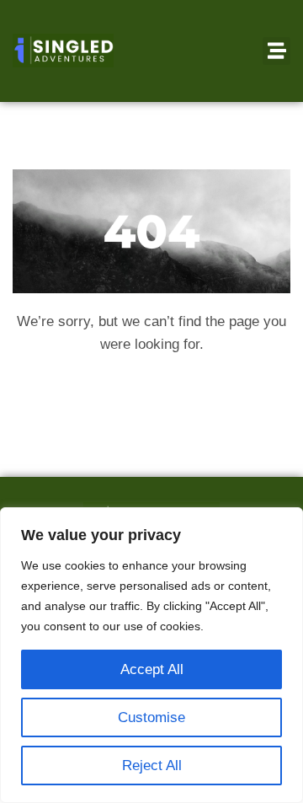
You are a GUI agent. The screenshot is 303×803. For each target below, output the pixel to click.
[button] (276, 51)
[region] (151, 655)
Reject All (152, 765)
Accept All (151, 669)
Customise (151, 717)
